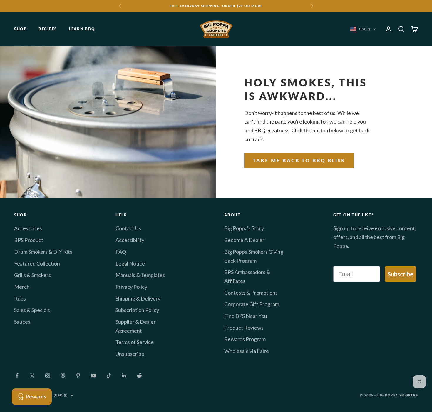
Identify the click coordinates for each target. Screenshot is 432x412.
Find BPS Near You (245, 316)
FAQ (120, 251)
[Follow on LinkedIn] (124, 375)
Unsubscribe (129, 354)
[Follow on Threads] (63, 375)
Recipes (47, 29)
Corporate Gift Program (251, 304)
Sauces (22, 321)
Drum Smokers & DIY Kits (43, 251)
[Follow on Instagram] (48, 375)
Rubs (20, 298)
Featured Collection (37, 263)
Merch (22, 286)
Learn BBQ (82, 29)
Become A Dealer (244, 240)
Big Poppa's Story (244, 228)
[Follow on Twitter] (32, 375)
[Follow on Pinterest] (78, 375)
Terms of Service (134, 342)
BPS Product (28, 240)
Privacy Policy (131, 286)
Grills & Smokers (32, 275)
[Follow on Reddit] (139, 375)
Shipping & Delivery (137, 298)
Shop (20, 29)
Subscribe (400, 274)
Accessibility (129, 240)
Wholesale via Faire (246, 351)
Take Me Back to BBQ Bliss (299, 160)
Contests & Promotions (251, 292)
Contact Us (128, 228)
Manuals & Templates (140, 275)
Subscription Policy (137, 310)
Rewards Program (245, 339)
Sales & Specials (32, 310)
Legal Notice (130, 263)
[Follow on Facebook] (17, 375)
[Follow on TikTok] (109, 375)
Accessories (28, 228)
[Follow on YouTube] (93, 375)
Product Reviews (244, 327)
